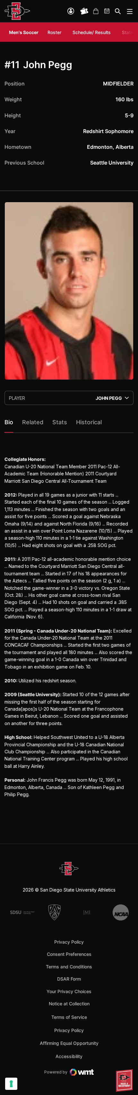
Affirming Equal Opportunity (69, 1043)
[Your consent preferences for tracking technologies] (11, 1084)
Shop (96, 11)
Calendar (107, 11)
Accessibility (69, 1056)
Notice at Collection (69, 1003)
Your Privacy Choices (69, 991)
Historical (89, 422)
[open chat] (125, 1080)
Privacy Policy (69, 942)
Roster (54, 32)
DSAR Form (69, 979)
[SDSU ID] (70, 11)
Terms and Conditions (69, 966)
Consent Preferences (69, 954)
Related (32, 422)
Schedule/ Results (92, 32)
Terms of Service (69, 1017)
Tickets (84, 11)
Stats (127, 32)
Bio (8, 422)
